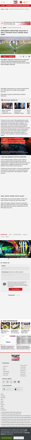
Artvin (2, 127)
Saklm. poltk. (5, 375)
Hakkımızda (5, 366)
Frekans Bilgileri (6, 371)
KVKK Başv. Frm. (23, 375)
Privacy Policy (23, 368)
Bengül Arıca (12, 56)
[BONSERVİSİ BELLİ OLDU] (15, 249)
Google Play (8, 389)
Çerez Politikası (6, 373)
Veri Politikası (23, 372)
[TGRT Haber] (15, 2)
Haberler (3, 9)
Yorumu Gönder (15, 289)
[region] (15, 433)
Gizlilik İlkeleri (23, 367)
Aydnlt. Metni (23, 374)
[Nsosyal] (29, 56)
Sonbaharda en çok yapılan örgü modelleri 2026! (17, 5)
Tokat (15, 124)
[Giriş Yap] (21, 2)
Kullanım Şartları (23, 365)
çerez (25, 429)
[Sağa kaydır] (28, 109)
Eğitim (6, 9)
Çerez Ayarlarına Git (18, 437)
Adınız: (4, 265)
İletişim (4, 369)
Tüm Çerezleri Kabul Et (7, 437)
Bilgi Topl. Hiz (23, 370)
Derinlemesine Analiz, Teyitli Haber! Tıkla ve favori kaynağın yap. (16, 23)
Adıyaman (11, 126)
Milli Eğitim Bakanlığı (7, 88)
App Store (19, 389)
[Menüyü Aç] (4, 2)
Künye (4, 368)
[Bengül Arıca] (2, 56)
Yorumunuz (12, 272)
